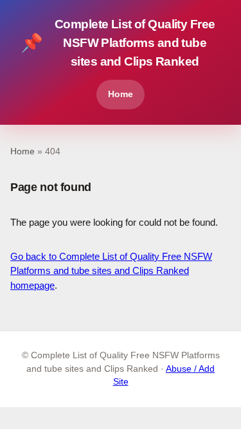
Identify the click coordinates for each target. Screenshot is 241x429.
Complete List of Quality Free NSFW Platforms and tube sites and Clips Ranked (118, 42)
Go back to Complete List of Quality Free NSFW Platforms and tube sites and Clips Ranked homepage (111, 271)
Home (120, 94)
